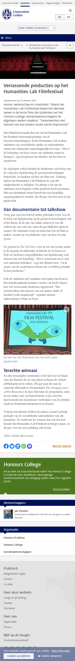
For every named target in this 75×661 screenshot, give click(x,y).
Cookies (8, 603)
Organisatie (10, 622)
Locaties (8, 584)
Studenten (25, 3)
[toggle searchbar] (70, 10)
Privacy (8, 627)
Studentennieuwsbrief (16, 640)
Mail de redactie (61, 446)
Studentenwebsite (10, 45)
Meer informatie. (61, 651)
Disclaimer (9, 608)
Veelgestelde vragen (15, 574)
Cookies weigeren (51, 656)
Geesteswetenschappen (17, 552)
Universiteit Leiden (10, 3)
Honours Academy (14, 537)
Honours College (61, 489)
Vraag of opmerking (15, 598)
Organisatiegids (53, 3)
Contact (8, 579)
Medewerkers (38, 3)
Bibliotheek (67, 3)
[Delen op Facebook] (6, 446)
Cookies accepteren (18, 656)
